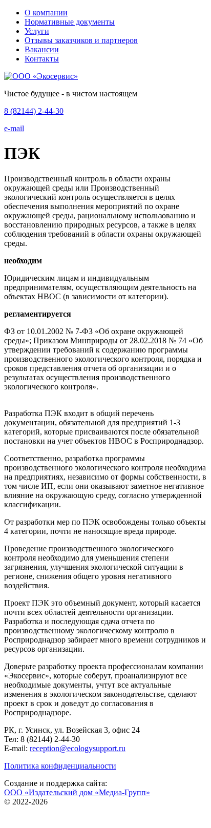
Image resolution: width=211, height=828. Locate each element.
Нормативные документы (70, 21)
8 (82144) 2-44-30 (34, 111)
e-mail (14, 128)
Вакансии (42, 49)
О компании (46, 12)
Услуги (37, 31)
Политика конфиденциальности (60, 765)
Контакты (42, 58)
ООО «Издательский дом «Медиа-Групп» (77, 792)
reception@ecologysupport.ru (77, 748)
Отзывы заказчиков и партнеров (81, 40)
